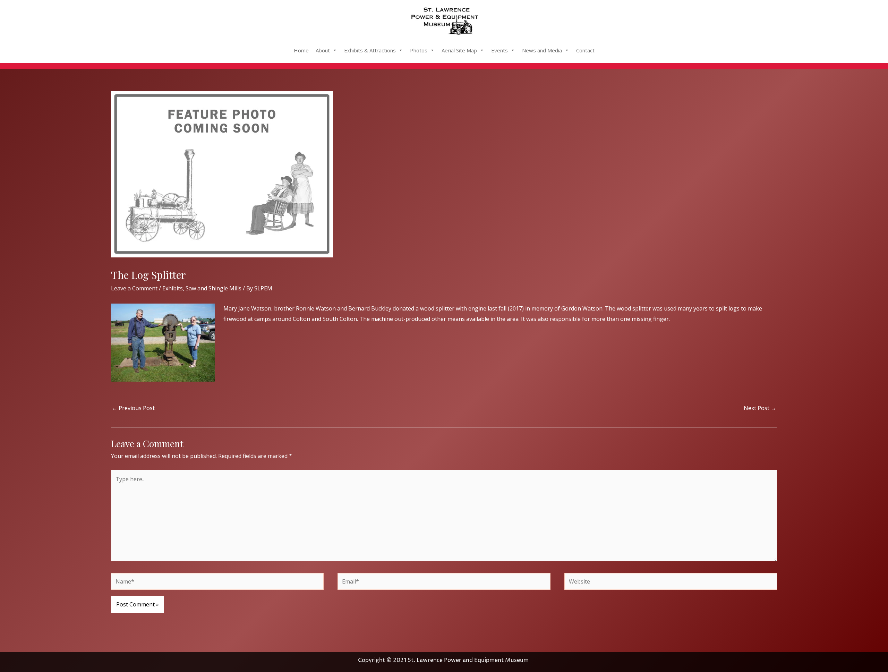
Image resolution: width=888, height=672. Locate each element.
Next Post (760, 408)
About (323, 50)
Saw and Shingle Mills (213, 288)
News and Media (542, 50)
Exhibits (172, 288)
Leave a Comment (134, 288)
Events (499, 50)
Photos (418, 50)
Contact (585, 50)
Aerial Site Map (459, 50)
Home (301, 50)
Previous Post (133, 408)
